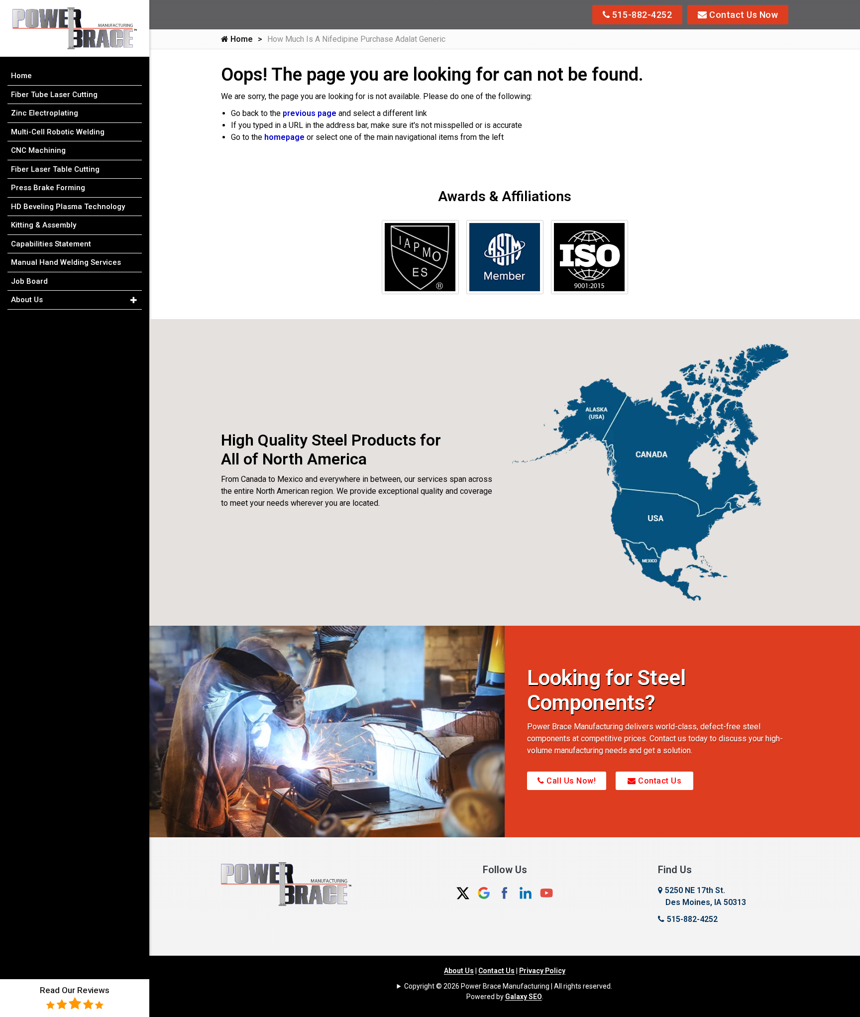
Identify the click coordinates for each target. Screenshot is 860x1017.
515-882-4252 (641, 14)
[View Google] (483, 892)
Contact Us (659, 781)
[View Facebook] (504, 892)
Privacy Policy (542, 971)
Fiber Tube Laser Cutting (54, 94)
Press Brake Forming (48, 187)
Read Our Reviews (74, 990)
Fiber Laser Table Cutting (55, 169)
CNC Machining (38, 150)
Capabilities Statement (51, 243)
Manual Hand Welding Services (66, 262)
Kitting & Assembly (43, 225)
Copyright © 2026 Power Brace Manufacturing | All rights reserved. (508, 986)
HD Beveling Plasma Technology (68, 206)
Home (240, 39)
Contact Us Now (742, 14)
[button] (133, 300)
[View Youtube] (546, 892)
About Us (459, 971)
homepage (284, 137)
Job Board (29, 281)
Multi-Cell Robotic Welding (58, 131)
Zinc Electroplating (44, 113)
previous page (309, 113)
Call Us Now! (570, 781)
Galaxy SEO (523, 997)
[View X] (462, 892)
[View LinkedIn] (525, 892)
